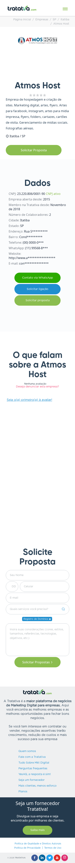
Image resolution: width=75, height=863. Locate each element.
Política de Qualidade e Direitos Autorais (38, 843)
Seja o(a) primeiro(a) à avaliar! (29, 399)
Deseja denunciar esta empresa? (37, 386)
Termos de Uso (52, 848)
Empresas (41, 19)
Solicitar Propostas (36, 662)
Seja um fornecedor (31, 780)
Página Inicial (22, 19)
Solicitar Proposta (34, 150)
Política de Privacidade (27, 848)
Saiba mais (37, 830)
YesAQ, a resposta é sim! (34, 774)
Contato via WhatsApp (37, 277)
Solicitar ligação (37, 289)
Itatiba (65, 19)
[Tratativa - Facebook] (34, 857)
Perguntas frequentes (32, 768)
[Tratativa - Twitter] (49, 857)
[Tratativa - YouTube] (57, 857)
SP (54, 19)
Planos (22, 791)
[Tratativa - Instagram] (64, 857)
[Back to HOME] (22, 8)
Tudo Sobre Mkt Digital (33, 762)
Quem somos (27, 751)
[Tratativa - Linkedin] (42, 857)
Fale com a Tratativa (32, 757)
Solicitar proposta (38, 300)
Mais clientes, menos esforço (37, 785)
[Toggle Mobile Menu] (65, 9)
